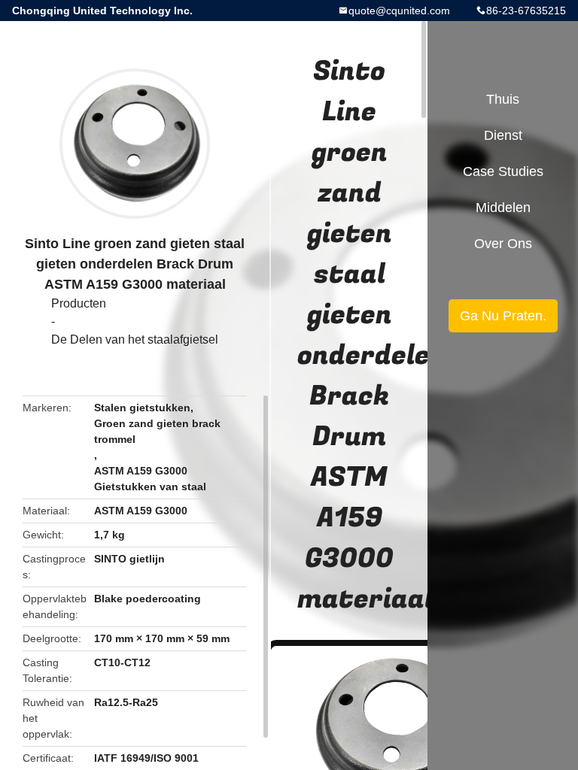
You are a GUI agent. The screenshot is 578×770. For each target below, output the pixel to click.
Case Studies (503, 171)
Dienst (503, 135)
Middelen (503, 207)
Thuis (502, 99)
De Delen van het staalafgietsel (134, 339)
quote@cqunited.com (399, 11)
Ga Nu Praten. (503, 315)
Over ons (503, 243)
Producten (78, 303)
